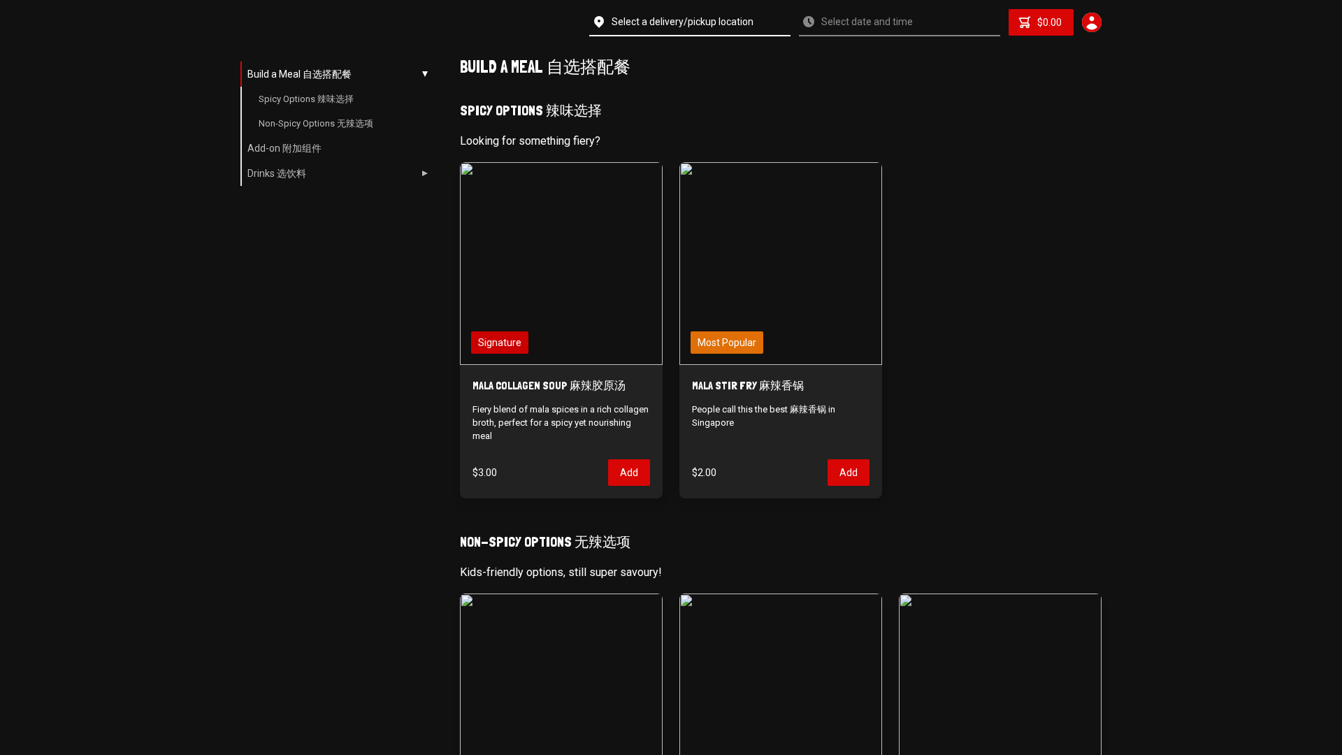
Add (629, 472)
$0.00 (1049, 22)
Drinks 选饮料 (276, 173)
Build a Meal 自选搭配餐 (299, 74)
